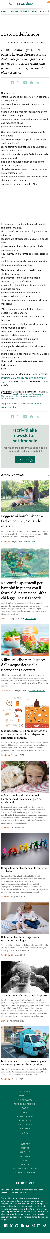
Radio (25, 1108)
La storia (25, 1156)
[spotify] (22, 1225)
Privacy (25, 1164)
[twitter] (11, 1225)
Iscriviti (23, 459)
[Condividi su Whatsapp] (31, 82)
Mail (25, 1160)
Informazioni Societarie (25, 1168)
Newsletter (25, 1096)
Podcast (25, 1112)
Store (13, 4)
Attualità (25, 1091)
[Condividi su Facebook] (12, 82)
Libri (3, 618)
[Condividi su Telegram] (37, 82)
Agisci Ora (25, 1129)
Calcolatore (25, 1124)
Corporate (25, 1120)
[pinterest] (16, 1225)
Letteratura (37, 403)
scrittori (13, 407)
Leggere (5, 407)
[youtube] (27, 1225)
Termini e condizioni (25, 1173)
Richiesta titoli (25, 1116)
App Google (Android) (25, 1104)
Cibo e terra (6, 690)
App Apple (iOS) (25, 1100)
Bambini (5, 541)
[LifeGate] (25, 3)
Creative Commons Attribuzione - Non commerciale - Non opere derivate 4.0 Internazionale (23, 396)
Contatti (25, 1148)
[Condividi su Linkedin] (25, 82)
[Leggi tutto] (47, 475)
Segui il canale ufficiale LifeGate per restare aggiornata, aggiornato (24, 377)
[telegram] (44, 1225)
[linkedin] (38, 1225)
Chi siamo (25, 1152)
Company (25, 1144)
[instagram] (33, 1225)
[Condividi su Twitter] (18, 82)
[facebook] (5, 1225)
